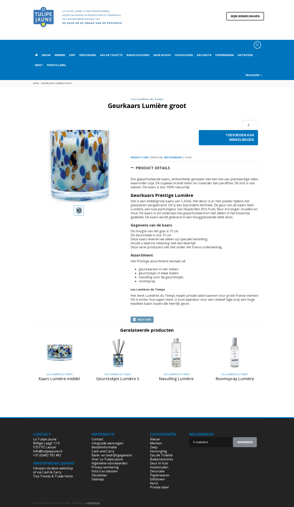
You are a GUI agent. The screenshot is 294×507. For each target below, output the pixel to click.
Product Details (153, 167)
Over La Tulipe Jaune (107, 459)
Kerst (39, 65)
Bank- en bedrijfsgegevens (112, 455)
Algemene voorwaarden (109, 463)
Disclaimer (99, 475)
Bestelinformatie (104, 447)
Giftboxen (245, 55)
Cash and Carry (103, 451)
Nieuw (46, 55)
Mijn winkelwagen (245, 16)
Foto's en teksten (105, 471)
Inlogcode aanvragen (107, 443)
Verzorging (87, 55)
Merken (60, 55)
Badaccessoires (138, 55)
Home (36, 83)
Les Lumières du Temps (147, 99)
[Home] (78, 19)
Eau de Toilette (111, 55)
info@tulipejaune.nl (47, 451)
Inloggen (253, 75)
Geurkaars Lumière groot (56, 83)
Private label (56, 65)
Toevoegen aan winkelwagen (240, 137)
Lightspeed (93, 503)
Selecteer (144, 319)
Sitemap (98, 479)
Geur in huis (162, 55)
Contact (97, 439)
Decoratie (204, 55)
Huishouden (184, 55)
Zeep (72, 55)
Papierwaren (224, 55)
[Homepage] (36, 55)
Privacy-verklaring (105, 467)
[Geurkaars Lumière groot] (79, 210)
